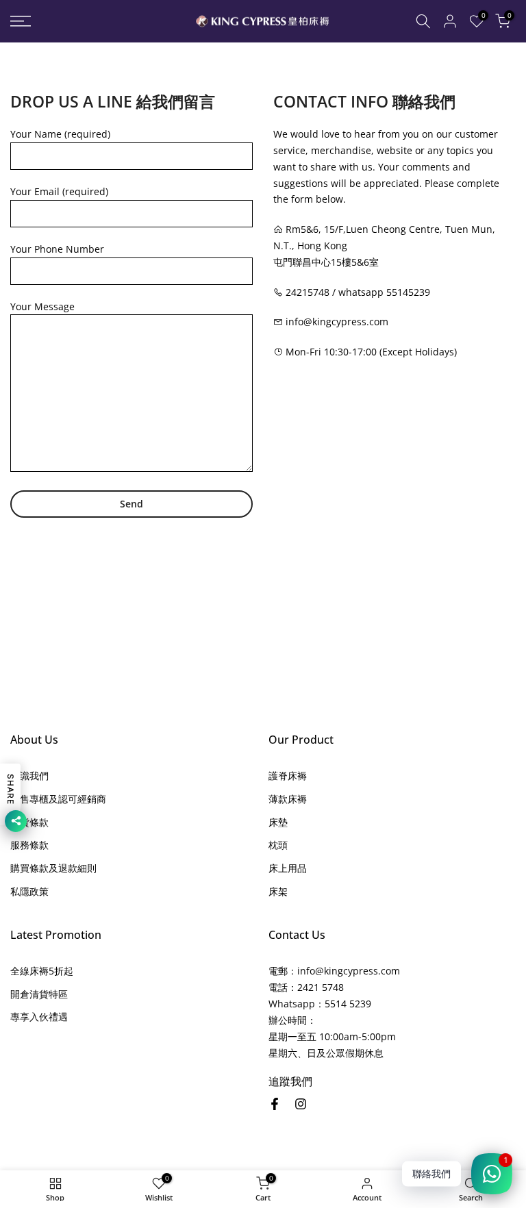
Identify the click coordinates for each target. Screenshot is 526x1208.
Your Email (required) (59, 191)
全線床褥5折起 (41, 970)
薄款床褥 (287, 798)
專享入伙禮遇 (39, 1016)
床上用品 (287, 867)
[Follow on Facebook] (274, 1104)
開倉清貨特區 (39, 994)
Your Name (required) (60, 133)
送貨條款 (29, 822)
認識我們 (29, 775)
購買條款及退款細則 (53, 867)
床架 (278, 891)
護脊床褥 (287, 775)
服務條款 (29, 844)
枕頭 (278, 844)
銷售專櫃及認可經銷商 (58, 798)
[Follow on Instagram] (301, 1104)
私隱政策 (29, 891)
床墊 (278, 822)
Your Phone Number (57, 248)
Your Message (42, 306)
